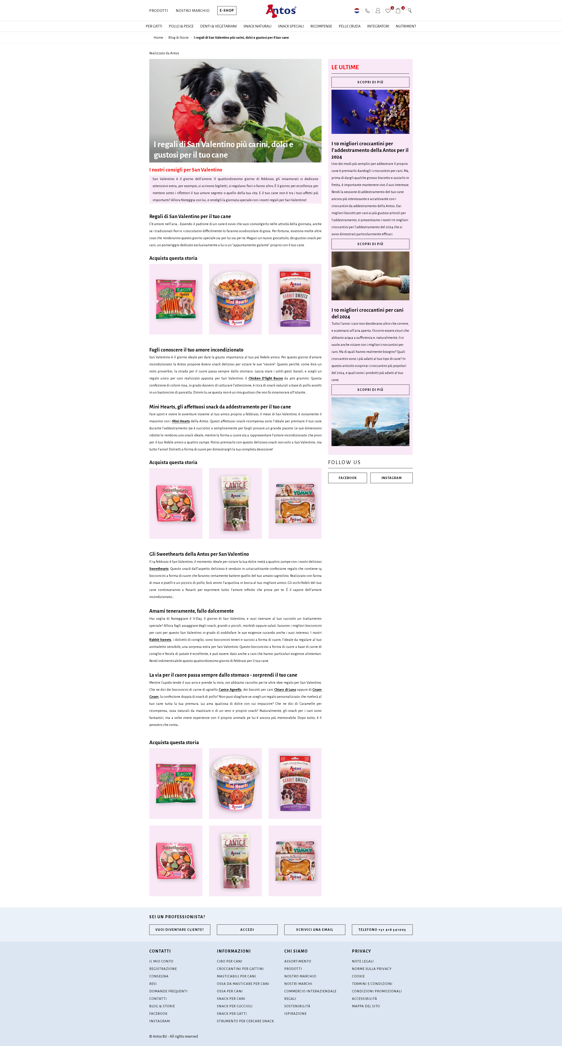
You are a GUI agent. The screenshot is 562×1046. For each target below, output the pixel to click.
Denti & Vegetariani (218, 26)
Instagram (392, 478)
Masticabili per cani (236, 976)
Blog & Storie (178, 37)
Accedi (247, 929)
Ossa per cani (230, 991)
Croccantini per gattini (240, 969)
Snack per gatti (232, 1013)
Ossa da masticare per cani (243, 984)
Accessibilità (364, 998)
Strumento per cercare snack (245, 1021)
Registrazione (163, 969)
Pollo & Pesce (181, 26)
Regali (290, 998)
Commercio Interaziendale (310, 991)
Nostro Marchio (193, 11)
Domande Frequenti (168, 991)
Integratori (378, 26)
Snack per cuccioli (235, 1006)
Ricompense (321, 26)
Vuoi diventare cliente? (179, 929)
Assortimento (297, 961)
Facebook (348, 478)
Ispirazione (295, 1013)
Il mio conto (161, 961)
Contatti (158, 998)
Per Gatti (154, 26)
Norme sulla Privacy (372, 969)
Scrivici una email (314, 929)
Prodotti (158, 11)
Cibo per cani (229, 961)
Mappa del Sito (366, 1006)
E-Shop (227, 11)
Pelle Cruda (349, 26)
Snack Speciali (291, 26)
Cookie (358, 976)
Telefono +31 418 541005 (382, 929)
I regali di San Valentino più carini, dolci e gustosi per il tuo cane (241, 37)
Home (158, 37)
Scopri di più (370, 82)
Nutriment (406, 26)
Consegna (159, 976)
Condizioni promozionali (377, 991)
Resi (153, 984)
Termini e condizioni (372, 984)
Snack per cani (231, 998)
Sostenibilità (297, 1006)
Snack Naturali (257, 26)
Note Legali (363, 961)
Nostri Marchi (298, 984)
